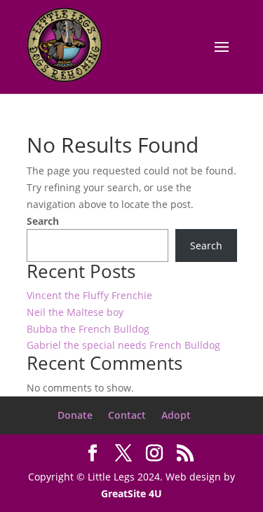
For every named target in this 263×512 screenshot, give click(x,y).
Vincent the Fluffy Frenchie (89, 295)
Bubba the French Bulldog (88, 328)
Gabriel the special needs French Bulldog (123, 345)
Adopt (176, 415)
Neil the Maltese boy (75, 312)
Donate (75, 415)
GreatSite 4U (131, 493)
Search (43, 221)
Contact (127, 415)
